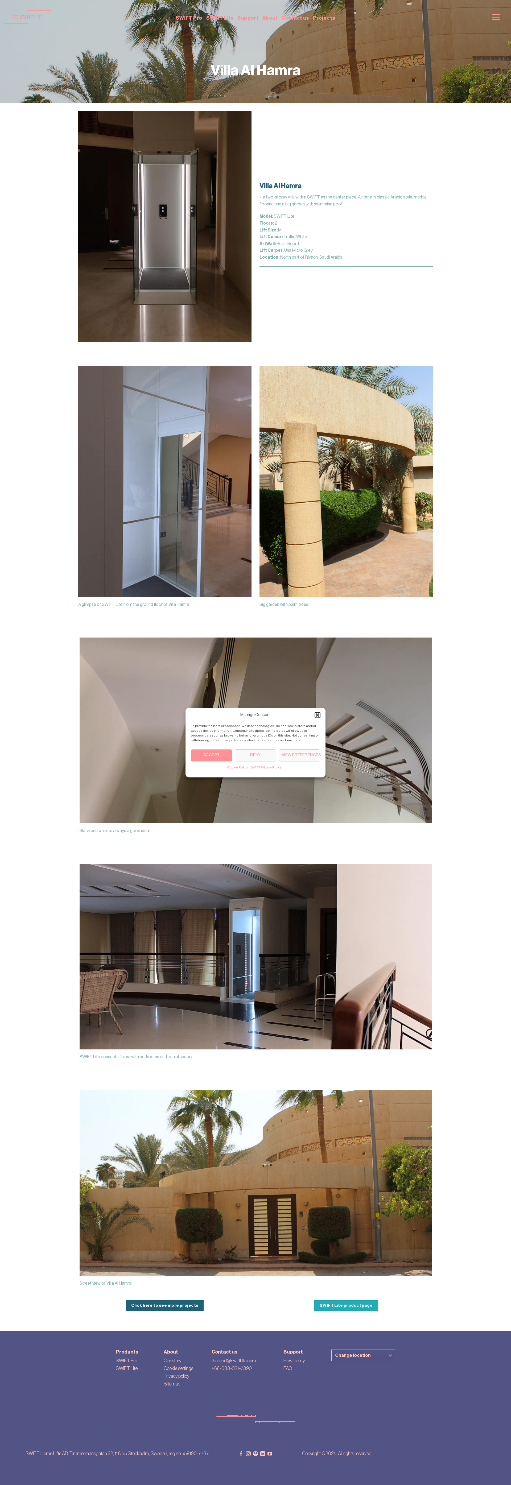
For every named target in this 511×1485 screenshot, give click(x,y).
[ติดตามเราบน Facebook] (241, 1454)
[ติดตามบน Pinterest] (255, 1454)
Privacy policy (176, 1376)
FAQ (287, 1368)
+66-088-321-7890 (232, 1368)
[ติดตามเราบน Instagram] (248, 1454)
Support (247, 17)
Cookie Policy (237, 767)
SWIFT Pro (189, 17)
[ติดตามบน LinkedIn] (262, 1454)
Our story (172, 1360)
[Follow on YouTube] (269, 1454)
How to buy (294, 1360)
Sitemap (172, 1383)
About (270, 17)
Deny (255, 755)
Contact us (295, 17)
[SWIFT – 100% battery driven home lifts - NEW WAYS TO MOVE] (97, 17)
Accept (211, 755)
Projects (324, 17)
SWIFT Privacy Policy (266, 767)
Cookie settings (178, 1368)
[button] (317, 715)
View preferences (301, 755)
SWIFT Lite (220, 17)
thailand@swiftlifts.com (234, 1360)
